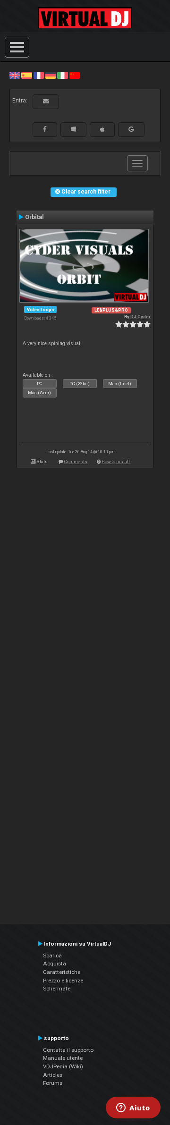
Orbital (34, 217)
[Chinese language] (74, 75)
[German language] (50, 75)
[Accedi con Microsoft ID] (73, 129)
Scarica (52, 955)
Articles (52, 1075)
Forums (52, 1083)
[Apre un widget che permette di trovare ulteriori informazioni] (133, 1108)
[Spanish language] (26, 75)
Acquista (54, 963)
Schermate (56, 988)
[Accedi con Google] (131, 129)
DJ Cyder (140, 316)
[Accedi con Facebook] (45, 129)
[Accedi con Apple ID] (102, 129)
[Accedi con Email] (46, 101)
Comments (75, 461)
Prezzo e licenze (63, 980)
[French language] (39, 75)
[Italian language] (62, 75)
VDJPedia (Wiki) (63, 1066)
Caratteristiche (61, 972)
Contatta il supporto (68, 1050)
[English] (14, 75)
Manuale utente (63, 1058)
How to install (116, 461)
